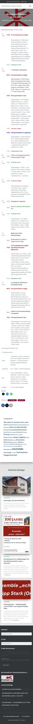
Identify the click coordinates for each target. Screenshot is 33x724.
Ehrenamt (6, 430)
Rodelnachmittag (14, 446)
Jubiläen (16, 437)
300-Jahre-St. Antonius (12, 422)
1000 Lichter (24, 422)
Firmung (6, 434)
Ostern (11, 444)
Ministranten (20, 440)
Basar (28, 424)
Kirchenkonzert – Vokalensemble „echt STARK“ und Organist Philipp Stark (16, 606)
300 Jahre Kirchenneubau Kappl (13, 1)
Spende (20, 446)
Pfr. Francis (24, 444)
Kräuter (14, 440)
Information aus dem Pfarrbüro (14, 500)
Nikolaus (21, 442)
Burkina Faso (6, 427)
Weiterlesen (8, 575)
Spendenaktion (8, 449)
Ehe (25, 427)
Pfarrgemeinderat (18, 444)
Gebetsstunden (8, 437)
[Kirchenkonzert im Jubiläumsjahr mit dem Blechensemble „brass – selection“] (16, 533)
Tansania (14, 452)
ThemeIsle (22, 720)
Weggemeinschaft (10, 455)
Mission (16, 442)
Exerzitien (6, 432)
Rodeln (9, 446)
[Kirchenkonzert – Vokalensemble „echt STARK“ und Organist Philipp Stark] (16, 589)
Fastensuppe (13, 432)
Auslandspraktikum (22, 424)
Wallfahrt (24, 452)
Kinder (6, 440)
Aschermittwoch (13, 425)
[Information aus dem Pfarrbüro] (16, 485)
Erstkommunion (21, 430)
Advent (6, 425)
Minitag (12, 442)
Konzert (10, 440)
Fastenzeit (19, 432)
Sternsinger (8, 452)
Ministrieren (7, 442)
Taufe (18, 452)
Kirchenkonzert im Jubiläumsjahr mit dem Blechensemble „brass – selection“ (16, 561)
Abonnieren (6, 665)
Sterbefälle (17, 449)
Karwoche (27, 437)
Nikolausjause (6, 444)
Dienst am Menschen (17, 427)
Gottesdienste (24, 1)
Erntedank (12, 430)
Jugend (22, 437)
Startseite (21, 400)
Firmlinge (25, 432)
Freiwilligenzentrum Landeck (16, 434)
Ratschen (5, 446)
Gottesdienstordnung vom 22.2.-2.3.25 (12, 29)
